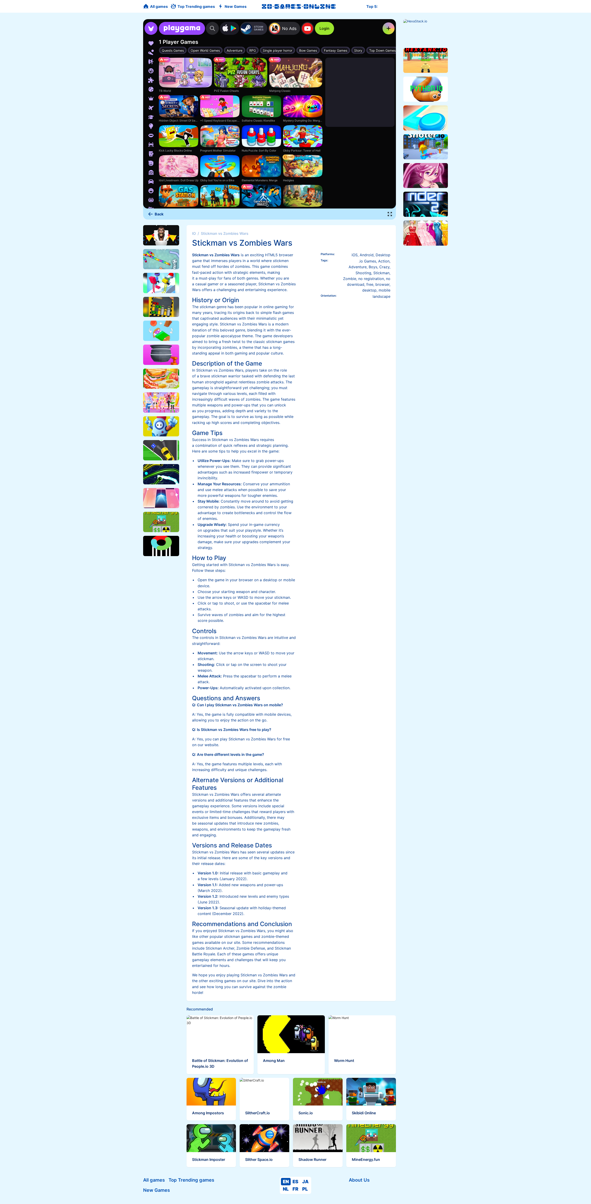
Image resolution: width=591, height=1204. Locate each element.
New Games (156, 1190)
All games (154, 1180)
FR (295, 1189)
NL (286, 1189)
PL (305, 1189)
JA (305, 1181)
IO (194, 233)
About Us (359, 1180)
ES (295, 1181)
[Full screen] (390, 214)
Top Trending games (191, 1180)
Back (159, 214)
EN (286, 1181)
